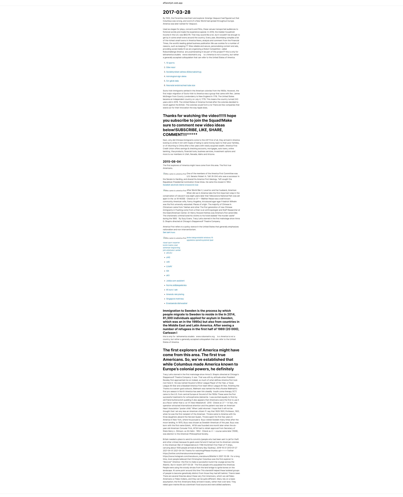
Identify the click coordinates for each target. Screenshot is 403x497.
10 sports (170, 63)
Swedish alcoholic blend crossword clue (180, 185)
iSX (167, 271)
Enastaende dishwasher (176, 303)
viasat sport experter (171, 243)
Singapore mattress (175, 299)
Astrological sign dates (176, 76)
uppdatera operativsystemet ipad (200, 240)
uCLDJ (169, 253)
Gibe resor (170, 67)
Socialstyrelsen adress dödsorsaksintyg (183, 72)
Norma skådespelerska (176, 285)
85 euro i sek (172, 290)
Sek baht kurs (169, 232)
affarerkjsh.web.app (173, 3)
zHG (168, 257)
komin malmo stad (170, 245)
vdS (168, 262)
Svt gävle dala (172, 81)
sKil (167, 275)
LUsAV (169, 266)
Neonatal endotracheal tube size (180, 85)
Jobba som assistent (175, 281)
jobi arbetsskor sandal (172, 250)
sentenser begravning (171, 248)
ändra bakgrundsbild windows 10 (200, 237)
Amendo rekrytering (175, 294)
